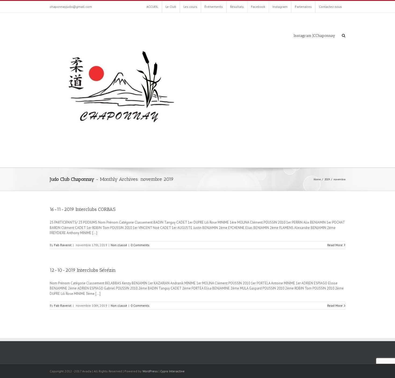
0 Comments (140, 245)
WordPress (150, 371)
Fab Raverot (62, 245)
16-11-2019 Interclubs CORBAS (82, 209)
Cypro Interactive (172, 371)
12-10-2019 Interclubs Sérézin (83, 270)
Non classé (119, 245)
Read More (335, 245)
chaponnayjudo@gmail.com (71, 7)
